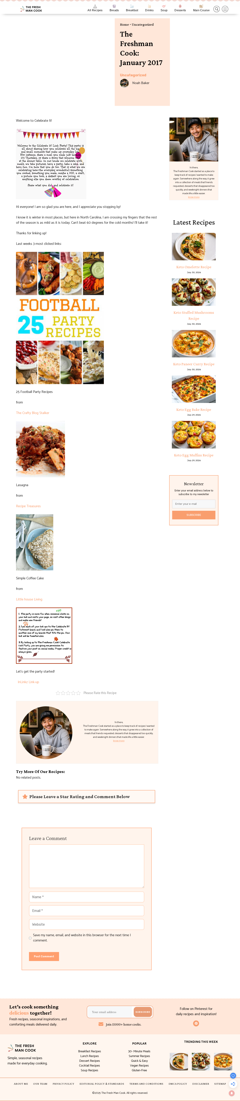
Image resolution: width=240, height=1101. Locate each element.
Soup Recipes (89, 1070)
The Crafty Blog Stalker (32, 413)
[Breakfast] (132, 6)
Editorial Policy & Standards (102, 1083)
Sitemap (220, 1083)
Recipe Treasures (28, 506)
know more (118, 741)
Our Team (40, 1083)
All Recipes (94, 10)
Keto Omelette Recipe (193, 267)
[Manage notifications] (232, 1093)
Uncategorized (143, 24)
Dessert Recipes (89, 1061)
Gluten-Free (139, 1070)
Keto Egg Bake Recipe (193, 409)
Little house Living (29, 599)
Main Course (201, 10)
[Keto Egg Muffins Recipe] (194, 434)
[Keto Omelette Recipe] (194, 246)
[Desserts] (180, 6)
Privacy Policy (63, 1083)
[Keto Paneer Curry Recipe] (194, 343)
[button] (216, 9)
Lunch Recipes (89, 1056)
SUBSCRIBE (194, 515)
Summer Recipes (139, 1056)
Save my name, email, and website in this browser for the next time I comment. (82, 938)
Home (124, 24)
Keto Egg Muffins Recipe (193, 455)
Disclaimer (200, 1083)
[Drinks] (149, 6)
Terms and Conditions (146, 1083)
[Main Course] (201, 6)
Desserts (180, 10)
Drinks (149, 10)
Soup (164, 10)
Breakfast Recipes (89, 1051)
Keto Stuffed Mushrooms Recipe (194, 315)
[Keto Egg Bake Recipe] (194, 389)
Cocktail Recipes (89, 1065)
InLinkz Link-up (28, 682)
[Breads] (114, 6)
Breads (114, 10)
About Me (21, 1083)
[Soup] (164, 6)
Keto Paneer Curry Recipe (194, 364)
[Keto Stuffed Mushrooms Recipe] (194, 292)
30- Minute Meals (139, 1051)
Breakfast (132, 10)
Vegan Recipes (139, 1065)
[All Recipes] (95, 6)
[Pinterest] (196, 1023)
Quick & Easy (139, 1061)
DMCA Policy (178, 1083)
